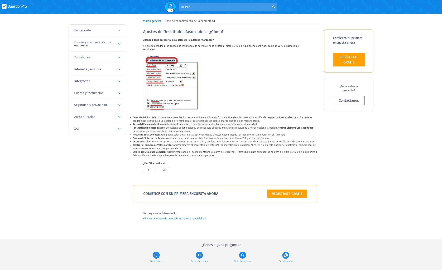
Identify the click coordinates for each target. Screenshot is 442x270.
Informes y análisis (87, 69)
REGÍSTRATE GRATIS (287, 194)
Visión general (152, 21)
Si (149, 170)
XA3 (76, 129)
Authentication (85, 117)
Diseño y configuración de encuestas (92, 43)
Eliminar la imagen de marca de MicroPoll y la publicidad (174, 218)
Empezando (82, 30)
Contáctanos (349, 100)
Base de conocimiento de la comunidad (190, 21)
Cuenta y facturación (89, 93)
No (164, 170)
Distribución (83, 57)
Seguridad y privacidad (90, 105)
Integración (82, 81)
